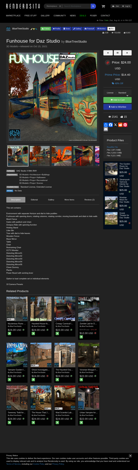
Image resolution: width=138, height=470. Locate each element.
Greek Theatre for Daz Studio (124, 215)
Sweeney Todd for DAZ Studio (21, 412)
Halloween (41, 177)
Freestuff (90, 29)
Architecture (35, 174)
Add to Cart (119, 100)
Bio (112, 29)
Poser (93, 15)
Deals (83, 15)
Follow (46, 29)
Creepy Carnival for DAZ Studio (69, 323)
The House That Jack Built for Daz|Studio (50, 412)
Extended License (44, 187)
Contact (105, 15)
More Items (69, 200)
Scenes (40, 183)
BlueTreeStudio (76, 41)
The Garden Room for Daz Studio (125, 166)
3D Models (23, 174)
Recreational (42, 180)
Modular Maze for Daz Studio (124, 199)
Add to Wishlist (118, 107)
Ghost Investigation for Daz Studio (47, 370)
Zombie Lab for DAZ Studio (92, 323)
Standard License (27, 187)
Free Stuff (31, 15)
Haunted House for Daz (42, 323)
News (73, 15)
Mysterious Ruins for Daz (19, 323)
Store (67, 29)
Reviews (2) (89, 200)
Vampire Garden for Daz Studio (21, 370)
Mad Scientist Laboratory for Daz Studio (73, 412)
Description (16, 200)
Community (60, 15)
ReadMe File (112, 147)
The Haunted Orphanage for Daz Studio (73, 370)
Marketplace (13, 15)
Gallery (45, 15)
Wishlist (102, 29)
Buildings (46, 174)
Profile (57, 29)
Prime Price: (113, 74)
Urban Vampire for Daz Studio (93, 412)
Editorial (34, 200)
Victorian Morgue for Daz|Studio (94, 370)
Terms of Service (13, 464)
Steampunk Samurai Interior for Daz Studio (125, 182)
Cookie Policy (39, 464)
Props (32, 177)
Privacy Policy (58, 464)
